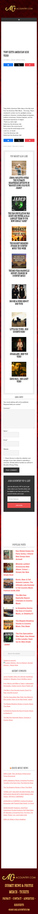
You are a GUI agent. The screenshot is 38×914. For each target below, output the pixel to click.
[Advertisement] (19, 37)
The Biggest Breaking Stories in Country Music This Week (19, 246)
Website (6, 449)
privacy (7, 898)
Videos (21, 146)
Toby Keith (15, 146)
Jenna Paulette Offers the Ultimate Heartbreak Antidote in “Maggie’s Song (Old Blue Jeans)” (19, 182)
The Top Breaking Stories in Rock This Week (18, 787)
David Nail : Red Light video (19, 380)
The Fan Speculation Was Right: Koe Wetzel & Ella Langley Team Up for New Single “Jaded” (19, 217)
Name (6, 431)
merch (13, 892)
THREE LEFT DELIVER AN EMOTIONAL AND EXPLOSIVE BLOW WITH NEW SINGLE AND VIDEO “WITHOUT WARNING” (19, 794)
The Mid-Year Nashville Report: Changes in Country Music (19, 273)
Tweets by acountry (10, 660)
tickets (24, 892)
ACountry (19, 12)
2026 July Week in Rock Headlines (15, 819)
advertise (29, 898)
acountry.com (24, 909)
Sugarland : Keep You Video (19, 355)
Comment (7, 408)
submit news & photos (19, 885)
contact (17, 898)
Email (6, 440)
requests (19, 905)
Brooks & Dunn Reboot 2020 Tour (19, 302)
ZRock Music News (20, 768)
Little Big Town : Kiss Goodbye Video (19, 330)
